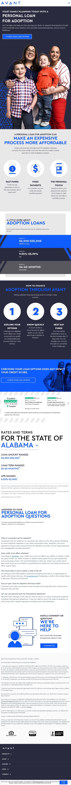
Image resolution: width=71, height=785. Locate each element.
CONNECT (5, 774)
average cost (32, 576)
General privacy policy (38, 781)
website (29, 707)
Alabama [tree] (17, 446)
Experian (15, 556)
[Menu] (69, 3)
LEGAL (4, 769)
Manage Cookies (63, 782)
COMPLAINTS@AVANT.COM (10, 701)
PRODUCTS (5, 754)
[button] (17, 36)
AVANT (4, 759)
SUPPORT (5, 764)
